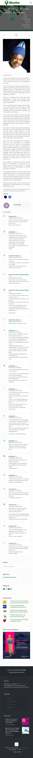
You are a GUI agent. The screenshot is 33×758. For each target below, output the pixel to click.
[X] (6, 589)
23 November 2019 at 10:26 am (16, 218)
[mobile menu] (30, 2)
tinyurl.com (12, 216)
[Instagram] (11, 589)
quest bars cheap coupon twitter (19, 274)
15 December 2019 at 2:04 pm (15, 490)
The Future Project (23, 684)
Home (25, 14)
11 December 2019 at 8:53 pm (15, 458)
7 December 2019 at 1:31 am (15, 417)
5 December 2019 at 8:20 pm (15, 332)
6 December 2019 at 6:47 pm (15, 367)
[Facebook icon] (13, 752)
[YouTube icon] (17, 752)
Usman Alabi (17, 204)
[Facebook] (4, 589)
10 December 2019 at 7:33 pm (15, 442)
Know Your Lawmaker (12, 701)
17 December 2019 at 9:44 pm (15, 527)
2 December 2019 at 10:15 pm (15, 278)
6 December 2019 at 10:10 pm (15, 390)
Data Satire (10, 698)
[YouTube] (9, 589)
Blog (26, 16)
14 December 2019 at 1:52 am (15, 477)
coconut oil (12, 489)
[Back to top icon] (16, 744)
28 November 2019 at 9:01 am (15, 233)
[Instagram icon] (19, 752)
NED (17, 749)
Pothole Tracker (11, 704)
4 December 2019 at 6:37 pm (15, 321)
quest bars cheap (14, 255)
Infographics (10, 707)
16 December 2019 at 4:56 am (15, 506)
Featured (24, 17)
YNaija (22, 749)
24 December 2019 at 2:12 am (15, 545)
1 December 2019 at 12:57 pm (15, 257)
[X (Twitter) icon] (15, 752)
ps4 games (12, 232)
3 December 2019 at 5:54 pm (15, 293)
